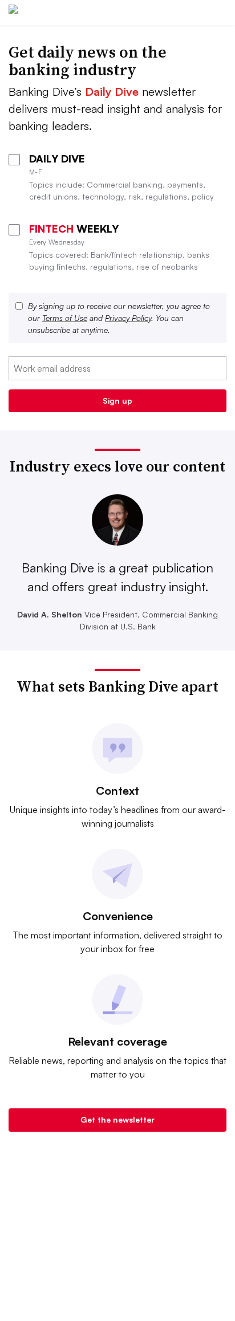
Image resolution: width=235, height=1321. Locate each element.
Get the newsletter (117, 1119)
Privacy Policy (128, 318)
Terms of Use (64, 318)
